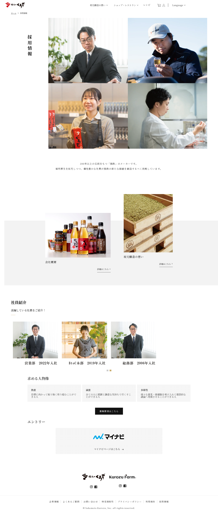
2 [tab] (110, 370)
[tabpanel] (109, 344)
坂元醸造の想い (97, 5)
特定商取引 (108, 501)
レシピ (146, 4)
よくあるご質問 (71, 501)
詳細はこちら (103, 269)
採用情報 (164, 501)
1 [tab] (107, 370)
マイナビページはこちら (107, 449)
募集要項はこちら (109, 411)
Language (177, 5)
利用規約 (150, 501)
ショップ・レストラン (125, 5)
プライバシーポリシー (130, 501)
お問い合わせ (90, 501)
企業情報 (54, 501)
